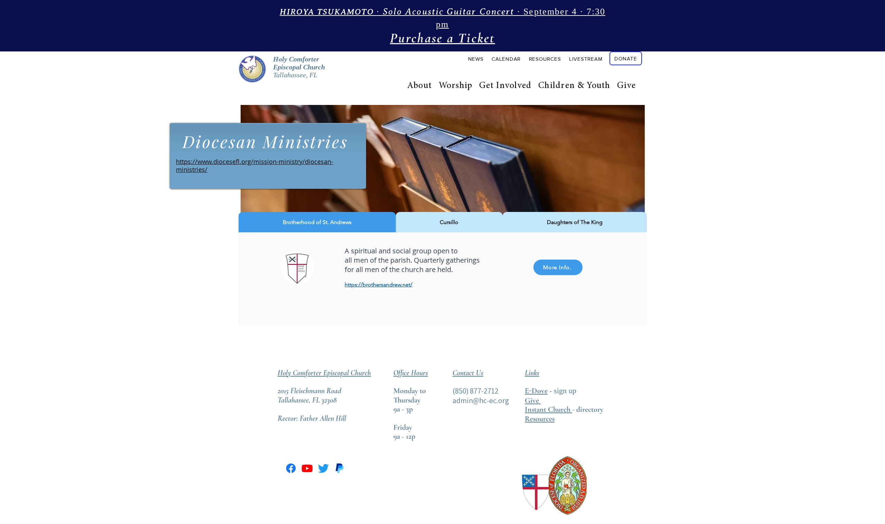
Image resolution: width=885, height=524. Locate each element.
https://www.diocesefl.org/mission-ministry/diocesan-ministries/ (254, 165)
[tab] (317, 222)
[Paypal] (339, 468)
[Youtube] (307, 468)
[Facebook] (291, 468)
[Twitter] (323, 468)
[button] (475, 58)
